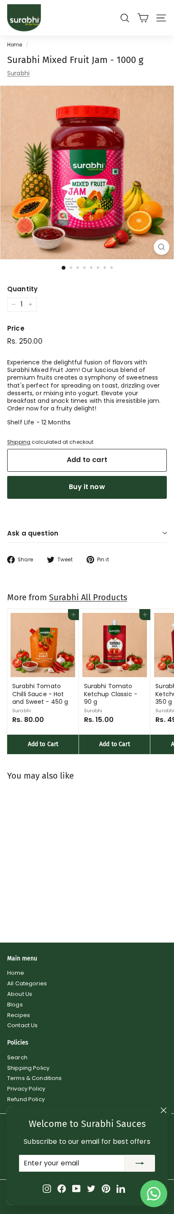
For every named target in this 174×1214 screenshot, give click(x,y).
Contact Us (22, 1025)
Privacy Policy (26, 1089)
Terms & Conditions (34, 1078)
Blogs (15, 1005)
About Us (19, 994)
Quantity (22, 289)
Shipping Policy (28, 1068)
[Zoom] (161, 247)
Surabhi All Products (88, 597)
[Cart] (143, 17)
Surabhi (18, 73)
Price (15, 328)
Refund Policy (26, 1099)
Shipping (18, 442)
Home (14, 44)
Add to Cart (43, 744)
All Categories (27, 983)
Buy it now (87, 487)
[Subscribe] (140, 1163)
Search (17, 1057)
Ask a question (32, 533)
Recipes (18, 1015)
